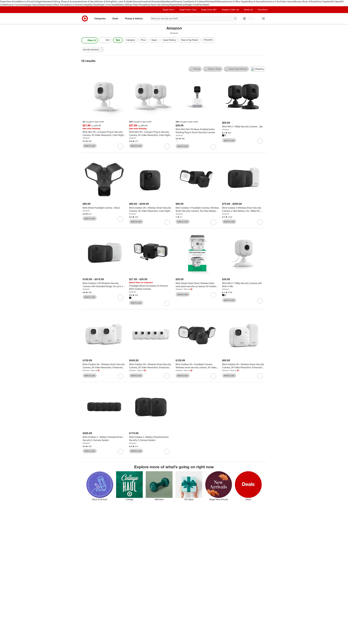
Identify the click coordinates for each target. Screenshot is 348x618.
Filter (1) (92, 40)
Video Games (287, 1)
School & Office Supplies (237, 1)
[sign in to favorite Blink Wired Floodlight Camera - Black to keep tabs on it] (120, 219)
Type (117, 40)
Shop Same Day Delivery (157, 4)
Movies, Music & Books (305, 1)
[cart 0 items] (263, 18)
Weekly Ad (122, 4)
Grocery (137, 1)
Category (130, 40)
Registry (173, 4)
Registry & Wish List (230, 9)
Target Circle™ (169, 9)
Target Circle (192, 4)
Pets (208, 1)
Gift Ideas (335, 1)
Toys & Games (256, 1)
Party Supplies (324, 1)
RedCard (181, 4)
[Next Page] (264, 40)
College (37, 1)
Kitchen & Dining (104, 1)
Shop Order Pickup (136, 4)
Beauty (170, 1)
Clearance (50, 4)
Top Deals (93, 4)
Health (213, 1)
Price (143, 40)
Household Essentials (151, 1)
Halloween (46, 1)
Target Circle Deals (107, 4)
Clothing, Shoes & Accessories (66, 1)
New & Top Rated (189, 40)
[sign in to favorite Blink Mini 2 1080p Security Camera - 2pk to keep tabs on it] (260, 141)
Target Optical (32, 4)
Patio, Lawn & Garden (122, 1)
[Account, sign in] (249, 18)
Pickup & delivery (134, 18)
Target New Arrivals (9, 1)
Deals (42, 4)
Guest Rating (169, 40)
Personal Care (181, 1)
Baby (164, 1)
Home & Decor (88, 1)
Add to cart (89, 146)
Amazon (86, 138)
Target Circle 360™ (209, 9)
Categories (100, 18)
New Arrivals (61, 4)
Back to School (26, 1)
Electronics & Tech (272, 1)
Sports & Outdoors (197, 1)
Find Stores (203, 4)
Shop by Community (15, 4)
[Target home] (85, 18)
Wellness (220, 1)
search (235, 18)
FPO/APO (208, 40)
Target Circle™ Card (188, 9)
